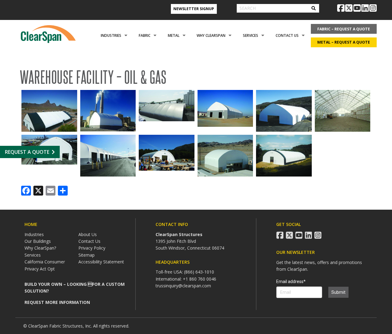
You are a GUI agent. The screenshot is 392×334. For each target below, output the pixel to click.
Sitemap (86, 255)
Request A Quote (27, 152)
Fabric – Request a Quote (343, 29)
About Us (87, 234)
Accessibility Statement (101, 262)
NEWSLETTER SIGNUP (193, 8)
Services (250, 35)
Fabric (144, 35)
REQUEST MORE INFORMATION (57, 302)
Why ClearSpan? (40, 248)
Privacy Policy (91, 248)
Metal (173, 35)
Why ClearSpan (211, 35)
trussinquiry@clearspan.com (183, 286)
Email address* (291, 281)
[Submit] (313, 8)
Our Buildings (37, 241)
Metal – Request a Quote (343, 42)
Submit (338, 292)
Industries (111, 35)
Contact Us (287, 35)
